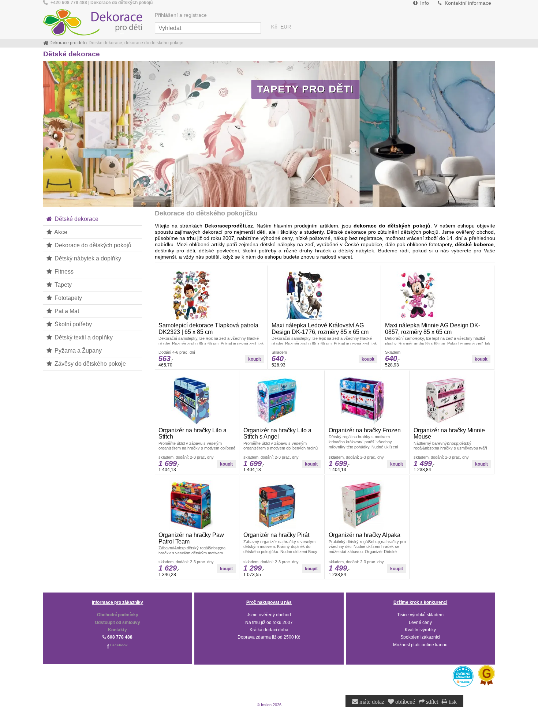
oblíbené (404, 702)
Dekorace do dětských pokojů (92, 245)
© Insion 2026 (269, 705)
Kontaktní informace (467, 3)
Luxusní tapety (442, 89)
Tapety (62, 284)
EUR (285, 27)
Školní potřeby (72, 324)
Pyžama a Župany (77, 350)
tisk (452, 702)
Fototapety (67, 297)
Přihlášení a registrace (181, 15)
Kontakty (117, 629)
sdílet (431, 702)
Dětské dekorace (75, 218)
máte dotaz (371, 702)
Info (424, 3)
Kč (274, 27)
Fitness (63, 271)
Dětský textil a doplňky (83, 337)
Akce (60, 232)
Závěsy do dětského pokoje (89, 363)
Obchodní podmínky (117, 614)
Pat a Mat (66, 311)
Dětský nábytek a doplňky (87, 258)
